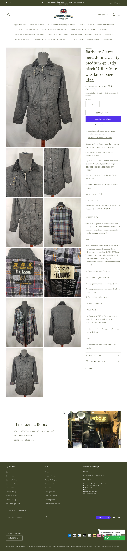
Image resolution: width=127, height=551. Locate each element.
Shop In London (16, 546)
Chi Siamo (10, 488)
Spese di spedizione (103, 93)
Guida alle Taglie (12, 480)
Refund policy (11, 500)
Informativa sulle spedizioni (102, 546)
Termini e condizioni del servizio (81, 546)
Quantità (88, 99)
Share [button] (90, 368)
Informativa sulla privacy (61, 546)
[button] (8, 14)
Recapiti (116, 546)
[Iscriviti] (46, 517)
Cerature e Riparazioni (14, 484)
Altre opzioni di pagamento (103, 125)
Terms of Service (12, 496)
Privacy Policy (11, 492)
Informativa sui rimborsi (43, 546)
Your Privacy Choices (13, 504)
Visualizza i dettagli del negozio (100, 137)
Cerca (8, 472)
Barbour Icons (11, 476)
